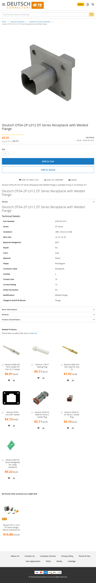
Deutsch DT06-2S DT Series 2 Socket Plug (71, 414)
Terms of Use (84, 556)
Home (4, 22)
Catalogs (71, 561)
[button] (80, 4)
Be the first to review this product (13, 134)
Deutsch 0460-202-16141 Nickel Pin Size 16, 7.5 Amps (12, 366)
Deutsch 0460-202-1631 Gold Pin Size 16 (72, 366)
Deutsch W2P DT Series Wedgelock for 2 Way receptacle (12, 463)
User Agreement (33, 561)
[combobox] (48, 14)
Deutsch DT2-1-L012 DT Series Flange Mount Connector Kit (11, 527)
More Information (9, 309)
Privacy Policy (67, 556)
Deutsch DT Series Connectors (40, 22)
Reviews (5, 314)
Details (5, 201)
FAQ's (48, 561)
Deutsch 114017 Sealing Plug (42, 365)
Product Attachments (11, 319)
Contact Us (29, 556)
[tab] (48, 201)
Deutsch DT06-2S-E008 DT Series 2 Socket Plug (42, 414)
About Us (15, 556)
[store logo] (25, 5)
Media (59, 561)
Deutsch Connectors (18, 22)
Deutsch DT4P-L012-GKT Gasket (13, 413)
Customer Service (48, 556)
